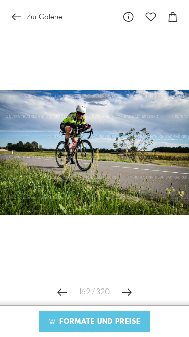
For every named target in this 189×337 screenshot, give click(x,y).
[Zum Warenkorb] (173, 17)
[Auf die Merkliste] (151, 17)
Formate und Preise (98, 321)
